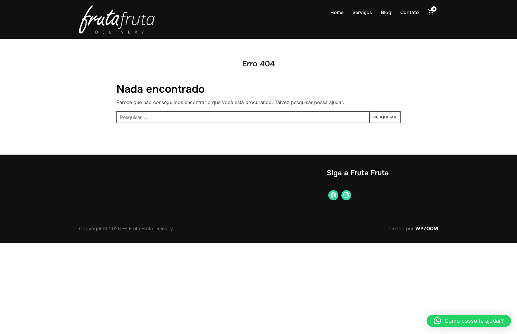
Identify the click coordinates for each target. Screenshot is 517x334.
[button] (469, 321)
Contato (409, 12)
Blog (386, 12)
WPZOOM (426, 228)
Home (336, 12)
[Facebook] (333, 195)
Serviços (362, 12)
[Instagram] (346, 195)
